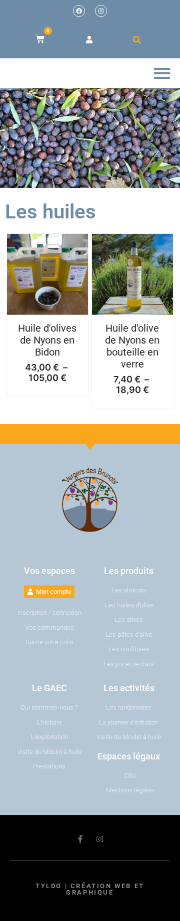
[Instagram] (101, 11)
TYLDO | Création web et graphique (90, 889)
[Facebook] (79, 11)
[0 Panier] (40, 38)
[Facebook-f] (80, 839)
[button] (137, 39)
